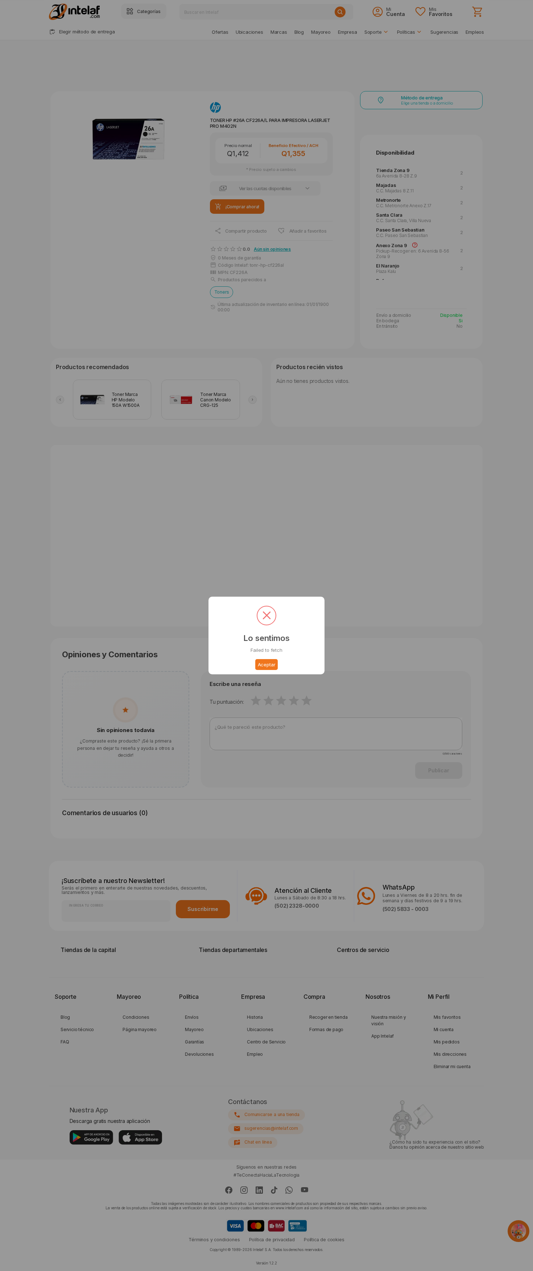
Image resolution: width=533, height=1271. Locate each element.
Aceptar (267, 664)
